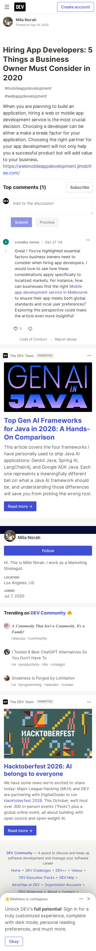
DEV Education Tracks (36, 877)
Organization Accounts (63, 885)
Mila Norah (26, 19)
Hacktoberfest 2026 (23, 800)
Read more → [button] (20, 506)
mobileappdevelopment (28, 88)
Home (15, 870)
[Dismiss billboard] (88, 899)
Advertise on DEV (26, 885)
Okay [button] (14, 941)
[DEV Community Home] (20, 7)
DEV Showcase (30, 892)
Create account (75, 6)
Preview (47, 222)
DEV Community (48, 612)
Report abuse (66, 339)
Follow (48, 550)
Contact (68, 892)
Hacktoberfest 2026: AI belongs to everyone (38, 770)
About (52, 892)
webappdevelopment (26, 96)
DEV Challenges (38, 870)
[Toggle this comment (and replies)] (6, 251)
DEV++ (61, 870)
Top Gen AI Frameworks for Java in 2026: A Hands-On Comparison (47, 428)
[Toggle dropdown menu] (88, 240)
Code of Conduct (33, 339)
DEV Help (66, 877)
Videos (76, 870)
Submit (21, 222)
